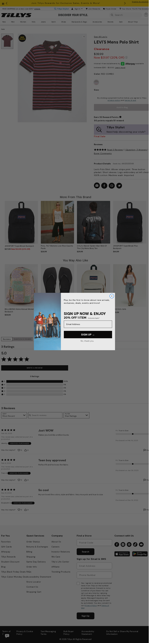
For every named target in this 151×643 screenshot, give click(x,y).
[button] (148, 221)
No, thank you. (87, 341)
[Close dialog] (112, 296)
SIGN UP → (88, 334)
